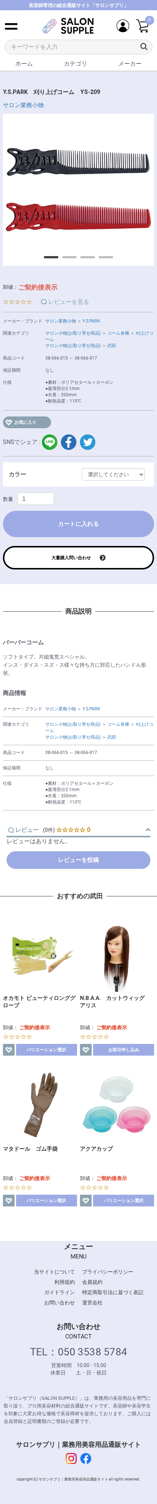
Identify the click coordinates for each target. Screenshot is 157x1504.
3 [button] (84, 259)
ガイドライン (59, 1292)
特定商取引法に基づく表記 (112, 1292)
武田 (111, 345)
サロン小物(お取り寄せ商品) (73, 333)
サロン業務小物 (23, 105)
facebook (69, 442)
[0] (142, 26)
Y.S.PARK (91, 321)
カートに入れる (78, 524)
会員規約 (92, 1282)
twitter (88, 442)
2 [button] (65, 259)
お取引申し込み (123, 1049)
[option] (78, 190)
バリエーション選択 (46, 1049)
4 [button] (102, 259)
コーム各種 (118, 333)
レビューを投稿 (78, 859)
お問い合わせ (59, 1302)
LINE (50, 442)
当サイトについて (54, 1272)
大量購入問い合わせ (71, 557)
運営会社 (92, 1302)
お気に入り (26, 422)
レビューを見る (68, 301)
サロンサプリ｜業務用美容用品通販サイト (78, 1444)
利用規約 (64, 1282)
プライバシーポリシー (107, 1272)
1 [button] (47, 259)
